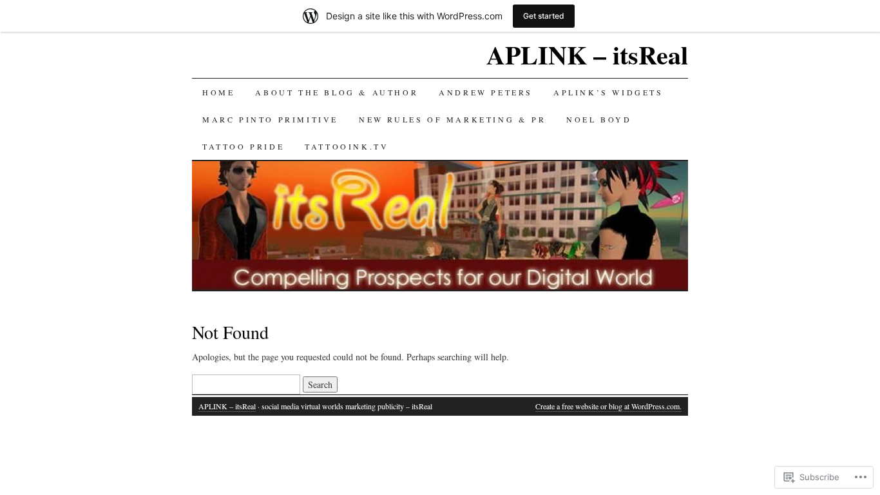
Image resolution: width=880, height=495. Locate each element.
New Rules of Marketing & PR (452, 119)
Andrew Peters (486, 92)
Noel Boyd (598, 119)
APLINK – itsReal (587, 54)
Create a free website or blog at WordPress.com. (608, 406)
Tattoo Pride (243, 146)
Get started (543, 16)
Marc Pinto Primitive (270, 119)
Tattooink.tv (346, 146)
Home (218, 92)
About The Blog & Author (336, 92)
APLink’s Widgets (608, 92)
